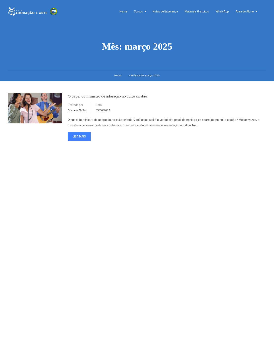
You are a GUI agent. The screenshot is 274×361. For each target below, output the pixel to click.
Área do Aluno (245, 11)
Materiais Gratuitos (197, 11)
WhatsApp (222, 11)
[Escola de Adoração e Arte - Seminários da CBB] (33, 11)
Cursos (138, 11)
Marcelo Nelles (77, 110)
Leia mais (80, 135)
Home (123, 11)
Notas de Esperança (165, 11)
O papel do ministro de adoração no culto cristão (107, 96)
